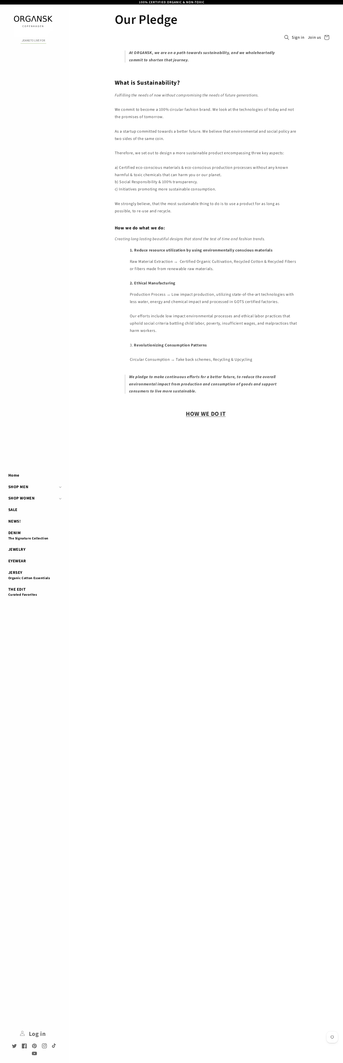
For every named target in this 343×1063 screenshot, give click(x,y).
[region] (171, 2)
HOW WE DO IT (205, 414)
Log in (36, 1034)
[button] (34, 487)
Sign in (298, 37)
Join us (314, 37)
